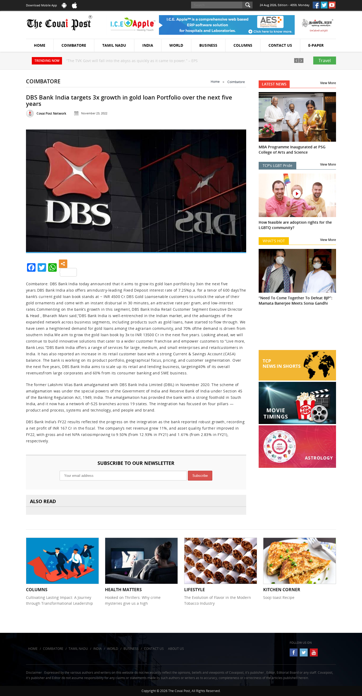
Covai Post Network (51, 113)
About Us (176, 648)
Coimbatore (73, 45)
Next (235, 190)
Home (39, 45)
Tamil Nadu (114, 45)
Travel (325, 60)
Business (208, 45)
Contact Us (280, 45)
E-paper (316, 45)
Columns (242, 45)
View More (328, 83)
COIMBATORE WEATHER (297, 330)
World (176, 45)
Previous (36, 190)
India (147, 45)
